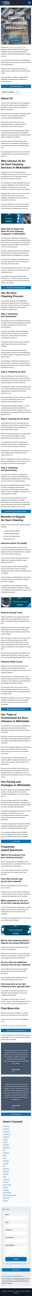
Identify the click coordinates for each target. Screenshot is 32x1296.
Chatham (5, 1163)
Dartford (5, 1187)
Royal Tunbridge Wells (9, 1195)
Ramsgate (6, 1145)
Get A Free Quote (16, 1114)
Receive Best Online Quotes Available (16, 511)
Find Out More (16, 841)
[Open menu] (29, 2)
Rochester (6, 1171)
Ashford (5, 1142)
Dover (4, 1158)
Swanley (5, 1200)
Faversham (18, 1025)
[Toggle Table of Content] (17, 92)
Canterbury (11, 1025)
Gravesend (6, 1179)
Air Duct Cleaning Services (16, 47)
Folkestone (6, 1160)
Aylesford (5, 1174)
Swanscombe (7, 1184)
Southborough (7, 1192)
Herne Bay (4, 1025)
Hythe (4, 1155)
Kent (4, 1166)
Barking (24, 1025)
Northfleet (6, 1182)
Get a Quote (15, 40)
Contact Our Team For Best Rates (16, 287)
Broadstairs (6, 1147)
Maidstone (6, 1168)
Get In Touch (16, 1270)
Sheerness (6, 1137)
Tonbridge (6, 1190)
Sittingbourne (7, 1134)
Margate (5, 1139)
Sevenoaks (6, 1198)
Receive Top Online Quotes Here (16, 709)
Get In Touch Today (16, 86)
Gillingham (6, 1152)
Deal (4, 1150)
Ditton (4, 1176)
